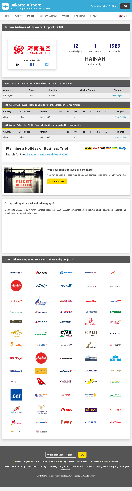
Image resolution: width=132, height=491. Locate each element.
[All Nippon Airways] (66, 285)
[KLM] (115, 358)
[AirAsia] (16, 285)
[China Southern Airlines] (91, 312)
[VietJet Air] (115, 422)
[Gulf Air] (91, 344)
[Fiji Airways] (91, 333)
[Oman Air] (115, 371)
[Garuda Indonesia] (66, 344)
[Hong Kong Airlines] (115, 344)
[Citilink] (115, 311)
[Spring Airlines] (115, 395)
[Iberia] (16, 358)
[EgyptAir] (66, 321)
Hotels (93, 16)
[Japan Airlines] (66, 358)
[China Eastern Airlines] (66, 312)
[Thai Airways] (91, 409)
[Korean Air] (16, 371)
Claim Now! (57, 181)
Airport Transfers (48, 16)
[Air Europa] (66, 272)
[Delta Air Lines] (41, 321)
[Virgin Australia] (41, 431)
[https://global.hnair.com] (17, 64)
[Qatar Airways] (66, 381)
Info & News (79, 16)
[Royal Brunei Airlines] (91, 381)
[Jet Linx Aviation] (91, 358)
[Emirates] (91, 321)
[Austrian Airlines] (16, 301)
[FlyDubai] (41, 344)
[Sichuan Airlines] (66, 395)
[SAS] (16, 395)
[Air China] (41, 272)
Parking (65, 16)
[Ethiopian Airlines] (115, 321)
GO (125, 6)
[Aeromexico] (16, 272)
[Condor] (16, 321)
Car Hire (30, 16)
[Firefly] (16, 344)
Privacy (105, 461)
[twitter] (46, 64)
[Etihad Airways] (16, 333)
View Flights (117, 96)
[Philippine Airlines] (16, 381)
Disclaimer (94, 461)
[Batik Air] (66, 301)
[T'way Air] (66, 422)
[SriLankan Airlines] (16, 409)
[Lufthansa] (41, 370)
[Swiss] (66, 409)
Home (7, 16)
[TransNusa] (16, 422)
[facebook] (32, 64)
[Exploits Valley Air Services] (66, 333)
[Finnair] (115, 333)
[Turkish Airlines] (41, 422)
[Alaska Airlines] (41, 285)
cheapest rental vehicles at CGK (46, 154)
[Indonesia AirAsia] (41, 358)
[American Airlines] (91, 286)
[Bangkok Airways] (41, 300)
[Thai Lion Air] (115, 409)
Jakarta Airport (30, 6)
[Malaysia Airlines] (66, 371)
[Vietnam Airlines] (16, 431)
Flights (18, 16)
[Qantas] (41, 381)
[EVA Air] (41, 333)
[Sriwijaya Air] (41, 409)
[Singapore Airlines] (91, 395)
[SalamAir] (115, 381)
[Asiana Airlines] (115, 285)
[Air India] (115, 272)
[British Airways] (115, 301)
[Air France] (91, 272)
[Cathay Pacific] (16, 312)
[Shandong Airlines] (41, 395)
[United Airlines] (91, 422)
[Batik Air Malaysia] (91, 301)
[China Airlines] (41, 312)
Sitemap (114, 461)
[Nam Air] (91, 371)
